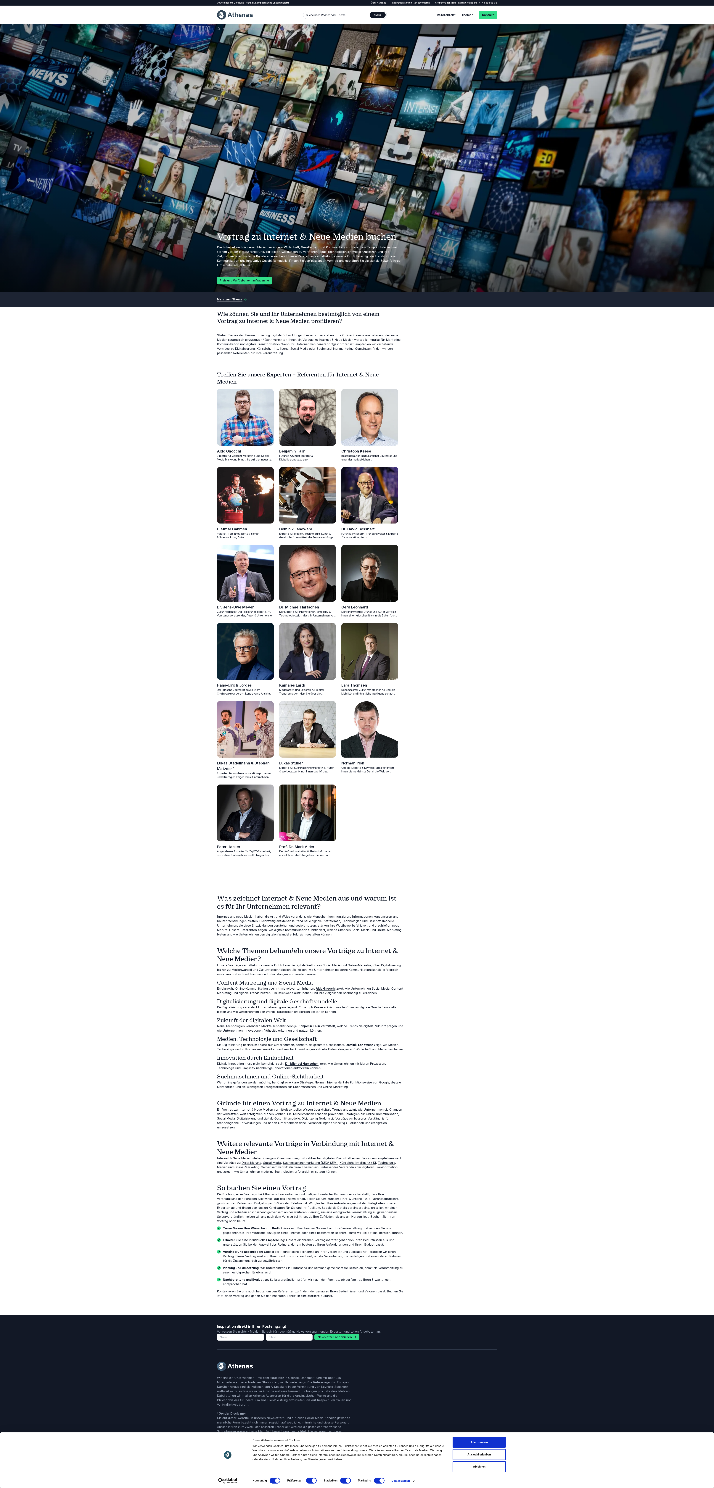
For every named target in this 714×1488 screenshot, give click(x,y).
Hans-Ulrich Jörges (234, 685)
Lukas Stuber (291, 763)
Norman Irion (352, 763)
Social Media (272, 1163)
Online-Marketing (246, 1167)
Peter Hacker (228, 847)
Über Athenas (378, 2)
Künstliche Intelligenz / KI (358, 1163)
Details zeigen (400, 1480)
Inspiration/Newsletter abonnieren (411, 2)
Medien (222, 1167)
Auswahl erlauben (479, 1454)
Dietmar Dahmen (232, 529)
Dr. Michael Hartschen (299, 607)
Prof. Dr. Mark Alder (296, 847)
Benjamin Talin (292, 451)
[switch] (311, 1481)
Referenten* (446, 15)
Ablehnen (479, 1466)
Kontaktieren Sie (229, 1291)
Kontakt (488, 15)
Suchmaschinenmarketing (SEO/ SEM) (310, 1163)
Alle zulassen (479, 1442)
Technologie (386, 1163)
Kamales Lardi (292, 685)
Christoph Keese (356, 451)
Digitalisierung (251, 1163)
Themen (467, 15)
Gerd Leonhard (354, 607)
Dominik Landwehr (295, 529)
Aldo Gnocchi (229, 451)
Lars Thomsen (354, 685)
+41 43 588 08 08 (487, 2)
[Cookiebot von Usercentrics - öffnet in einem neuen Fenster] (228, 1481)
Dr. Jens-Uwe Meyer (235, 607)
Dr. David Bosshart (358, 529)
